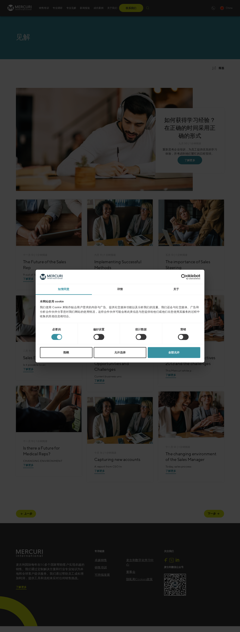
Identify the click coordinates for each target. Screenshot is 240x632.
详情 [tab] (120, 289)
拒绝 (66, 352)
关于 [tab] (176, 289)
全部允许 (174, 352)
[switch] (99, 337)
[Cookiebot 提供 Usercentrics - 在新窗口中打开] (183, 277)
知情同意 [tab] (63, 289)
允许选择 (120, 352)
